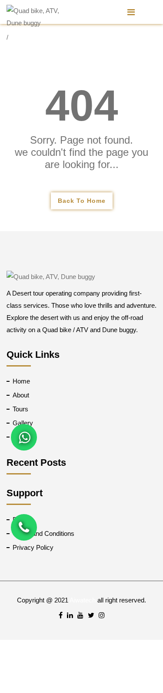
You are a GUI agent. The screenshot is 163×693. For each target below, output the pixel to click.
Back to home (82, 200)
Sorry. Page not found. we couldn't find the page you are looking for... (81, 152)
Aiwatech (83, 600)
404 (81, 105)
